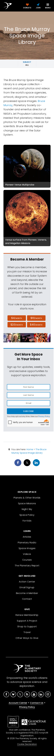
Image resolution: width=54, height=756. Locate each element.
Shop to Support (27, 626)
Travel (27, 632)
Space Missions (27, 503)
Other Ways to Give (27, 638)
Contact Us (36, 703)
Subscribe (28, 411)
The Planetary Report (27, 565)
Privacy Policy (44, 416)
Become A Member (27, 593)
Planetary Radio (27, 542)
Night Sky (27, 509)
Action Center (27, 581)
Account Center (18, 703)
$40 (36, 324)
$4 (16, 318)
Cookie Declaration (27, 744)
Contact (27, 599)
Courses (27, 559)
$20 (17, 324)
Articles (27, 536)
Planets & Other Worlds (27, 497)
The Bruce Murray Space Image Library (29, 451)
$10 (36, 318)
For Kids (27, 520)
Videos (27, 554)
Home (29, 449)
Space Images (27, 548)
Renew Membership (27, 615)
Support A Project (27, 620)
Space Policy (27, 515)
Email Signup (27, 587)
